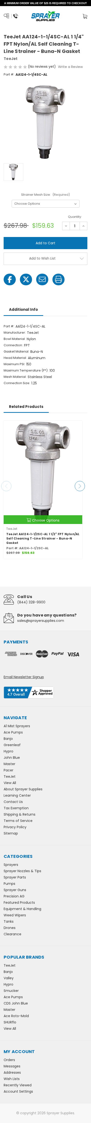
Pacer (8, 770)
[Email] (42, 279)
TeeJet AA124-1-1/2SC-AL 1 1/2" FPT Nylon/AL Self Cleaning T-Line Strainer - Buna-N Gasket (43, 538)
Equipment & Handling (22, 908)
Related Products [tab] (26, 406)
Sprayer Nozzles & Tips (22, 871)
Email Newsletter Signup (24, 677)
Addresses (12, 1072)
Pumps (9, 883)
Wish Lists (12, 1078)
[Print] (58, 279)
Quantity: (75, 216)
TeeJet (10, 776)
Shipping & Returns (19, 814)
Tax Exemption (16, 808)
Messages (12, 1066)
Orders (9, 1059)
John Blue (12, 757)
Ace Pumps (13, 732)
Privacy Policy (15, 827)
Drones (10, 927)
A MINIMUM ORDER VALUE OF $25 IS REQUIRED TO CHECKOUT (45, 3)
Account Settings (18, 1091)
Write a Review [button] (70, 66)
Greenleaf (12, 745)
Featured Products (19, 902)
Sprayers (11, 864)
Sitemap (11, 833)
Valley (9, 978)
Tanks (9, 921)
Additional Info (23, 309)
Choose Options (45, 520)
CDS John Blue (16, 1003)
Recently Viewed (18, 1085)
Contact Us (13, 801)
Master (9, 763)
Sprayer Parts (15, 877)
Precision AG (14, 896)
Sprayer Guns (15, 889)
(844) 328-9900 (31, 602)
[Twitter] (26, 279)
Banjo (8, 738)
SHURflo (10, 1022)
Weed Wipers (15, 915)
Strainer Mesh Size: (45, 194)
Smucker (11, 990)
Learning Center (17, 795)
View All (10, 782)
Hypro (8, 751)
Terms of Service (18, 820)
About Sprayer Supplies (23, 789)
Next (80, 486)
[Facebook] (10, 279)
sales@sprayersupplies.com (40, 620)
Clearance (12, 934)
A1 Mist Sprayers (17, 726)
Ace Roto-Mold (16, 1015)
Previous (6, 486)
